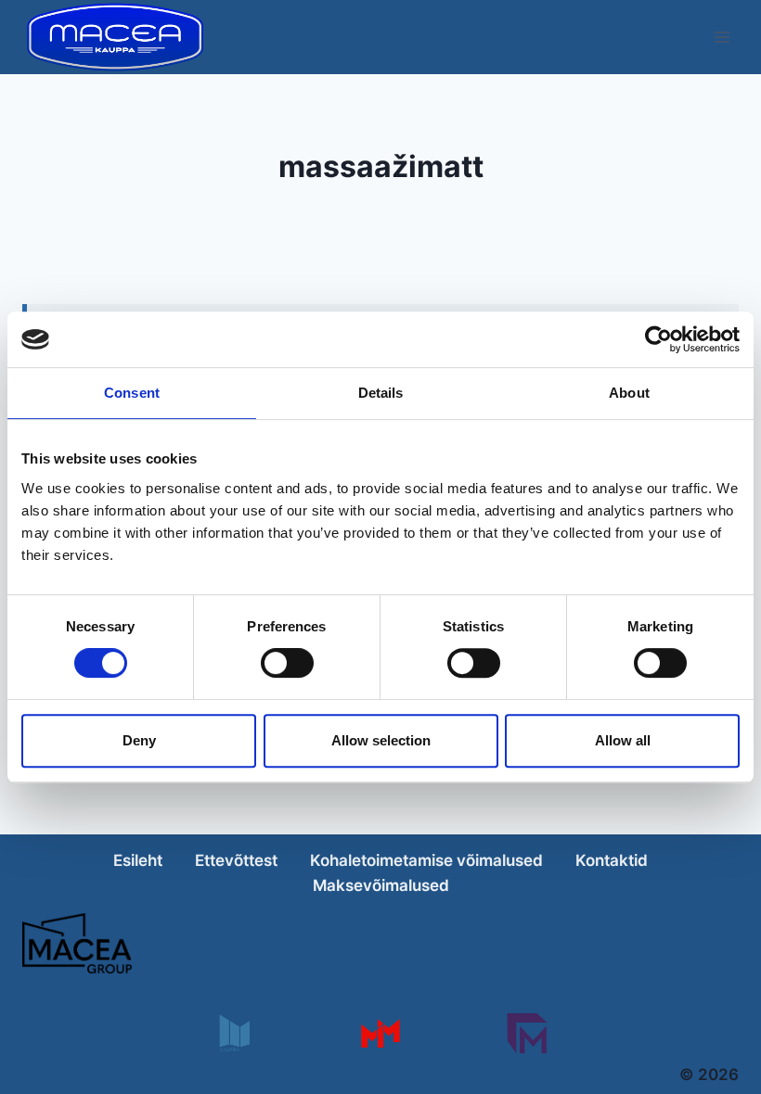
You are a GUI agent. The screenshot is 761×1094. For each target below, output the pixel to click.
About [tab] (629, 393)
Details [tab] (381, 393)
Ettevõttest (236, 860)
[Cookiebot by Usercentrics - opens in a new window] (658, 339)
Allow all (623, 740)
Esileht (137, 860)
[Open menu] (721, 36)
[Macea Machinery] (380, 1033)
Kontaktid (611, 860)
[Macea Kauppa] (233, 1033)
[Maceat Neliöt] (526, 1033)
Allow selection (381, 740)
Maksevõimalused (381, 885)
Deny (139, 740)
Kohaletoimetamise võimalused (426, 860)
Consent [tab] (132, 393)
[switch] (287, 663)
